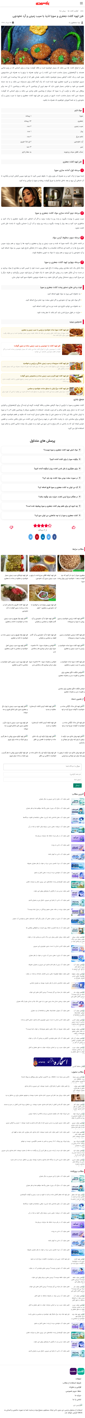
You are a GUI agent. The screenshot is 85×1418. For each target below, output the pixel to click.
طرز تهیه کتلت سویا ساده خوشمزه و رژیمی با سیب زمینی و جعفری (45, 330)
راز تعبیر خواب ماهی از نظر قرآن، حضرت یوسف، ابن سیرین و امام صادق (47, 1086)
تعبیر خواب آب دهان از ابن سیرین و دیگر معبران (54, 799)
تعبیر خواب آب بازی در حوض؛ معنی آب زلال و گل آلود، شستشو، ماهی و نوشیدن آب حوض (41, 919)
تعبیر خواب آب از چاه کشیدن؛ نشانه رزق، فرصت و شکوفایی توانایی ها (48, 928)
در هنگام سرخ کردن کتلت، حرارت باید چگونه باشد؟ (58, 496)
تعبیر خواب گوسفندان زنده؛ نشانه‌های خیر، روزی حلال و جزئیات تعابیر (48, 882)
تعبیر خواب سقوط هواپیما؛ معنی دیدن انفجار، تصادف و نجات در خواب (48, 974)
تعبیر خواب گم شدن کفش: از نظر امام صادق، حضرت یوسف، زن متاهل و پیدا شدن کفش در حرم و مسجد (37, 1104)
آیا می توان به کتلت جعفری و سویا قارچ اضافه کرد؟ (58, 487)
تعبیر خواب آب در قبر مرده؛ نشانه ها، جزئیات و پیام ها (53, 836)
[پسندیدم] (73, 527)
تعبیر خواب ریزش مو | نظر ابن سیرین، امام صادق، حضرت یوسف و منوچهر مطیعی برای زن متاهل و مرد (37, 1095)
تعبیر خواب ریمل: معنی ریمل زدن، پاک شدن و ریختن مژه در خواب (49, 937)
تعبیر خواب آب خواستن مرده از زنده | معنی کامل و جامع (52, 873)
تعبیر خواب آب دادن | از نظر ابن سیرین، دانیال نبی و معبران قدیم (49, 900)
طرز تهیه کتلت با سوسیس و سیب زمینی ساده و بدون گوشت (37, 345)
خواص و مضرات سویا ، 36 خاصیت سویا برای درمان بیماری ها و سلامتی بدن (42, 663)
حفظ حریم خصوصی (73, 1391)
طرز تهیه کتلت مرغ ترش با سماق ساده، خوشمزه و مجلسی (48, 388)
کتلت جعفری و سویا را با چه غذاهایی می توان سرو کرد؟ (56, 515)
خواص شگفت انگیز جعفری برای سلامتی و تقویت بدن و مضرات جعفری (71, 690)
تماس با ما (77, 1399)
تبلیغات (78, 1378)
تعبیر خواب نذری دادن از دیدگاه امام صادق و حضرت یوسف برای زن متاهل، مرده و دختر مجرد (40, 1160)
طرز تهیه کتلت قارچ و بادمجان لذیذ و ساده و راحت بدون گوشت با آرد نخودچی (15, 608)
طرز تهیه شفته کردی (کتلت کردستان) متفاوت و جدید (44, 724)
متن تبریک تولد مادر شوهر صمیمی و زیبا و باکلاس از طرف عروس (49, 1114)
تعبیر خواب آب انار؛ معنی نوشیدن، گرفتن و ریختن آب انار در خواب (49, 1038)
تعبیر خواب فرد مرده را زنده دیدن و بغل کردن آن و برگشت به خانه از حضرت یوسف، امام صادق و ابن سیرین (36, 1150)
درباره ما (78, 1395)
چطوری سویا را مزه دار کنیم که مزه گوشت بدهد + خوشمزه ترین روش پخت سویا (71, 578)
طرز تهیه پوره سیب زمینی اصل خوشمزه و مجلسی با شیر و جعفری (14, 663)
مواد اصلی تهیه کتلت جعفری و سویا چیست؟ (61, 450)
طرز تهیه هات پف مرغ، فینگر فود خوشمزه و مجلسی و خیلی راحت (49, 1314)
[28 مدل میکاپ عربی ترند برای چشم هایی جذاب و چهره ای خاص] (21, 197)
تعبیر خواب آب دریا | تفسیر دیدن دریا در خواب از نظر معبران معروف (48, 863)
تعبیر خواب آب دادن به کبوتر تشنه (59, 854)
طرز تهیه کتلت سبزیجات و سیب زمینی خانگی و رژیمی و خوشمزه (46, 363)
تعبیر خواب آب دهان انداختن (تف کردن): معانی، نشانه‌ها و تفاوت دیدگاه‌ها (46, 817)
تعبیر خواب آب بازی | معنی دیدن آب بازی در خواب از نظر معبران (49, 955)
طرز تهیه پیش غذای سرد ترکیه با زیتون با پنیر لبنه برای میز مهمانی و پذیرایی (71, 754)
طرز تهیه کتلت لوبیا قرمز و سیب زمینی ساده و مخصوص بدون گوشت (44, 376)
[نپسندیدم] (11, 527)
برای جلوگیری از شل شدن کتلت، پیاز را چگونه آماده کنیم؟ (56, 468)
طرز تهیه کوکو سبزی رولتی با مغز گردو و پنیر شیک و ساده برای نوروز (15, 754)
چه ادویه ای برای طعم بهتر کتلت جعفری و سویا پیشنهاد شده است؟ (52, 506)
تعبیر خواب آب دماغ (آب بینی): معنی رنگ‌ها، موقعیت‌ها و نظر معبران (48, 808)
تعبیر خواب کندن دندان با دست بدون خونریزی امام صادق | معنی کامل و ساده (45, 1020)
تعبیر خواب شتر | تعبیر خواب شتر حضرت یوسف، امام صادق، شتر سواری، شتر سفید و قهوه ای (41, 1132)
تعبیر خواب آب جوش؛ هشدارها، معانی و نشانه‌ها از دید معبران (50, 1011)
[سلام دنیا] (73, 1374)
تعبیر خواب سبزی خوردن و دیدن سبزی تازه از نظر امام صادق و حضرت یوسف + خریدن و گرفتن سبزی (38, 1123)
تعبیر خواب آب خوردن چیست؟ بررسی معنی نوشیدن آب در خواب (49, 1268)
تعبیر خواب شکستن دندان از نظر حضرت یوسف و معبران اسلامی (50, 983)
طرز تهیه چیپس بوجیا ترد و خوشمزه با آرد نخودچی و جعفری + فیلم (43, 606)
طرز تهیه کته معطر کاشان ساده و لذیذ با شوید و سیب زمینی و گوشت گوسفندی (45, 1195)
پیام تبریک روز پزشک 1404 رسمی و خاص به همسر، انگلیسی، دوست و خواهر (45, 1141)
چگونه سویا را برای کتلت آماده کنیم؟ (64, 459)
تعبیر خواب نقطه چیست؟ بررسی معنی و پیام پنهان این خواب (51, 1277)
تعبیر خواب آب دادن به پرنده (60, 845)
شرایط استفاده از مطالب (72, 1383)
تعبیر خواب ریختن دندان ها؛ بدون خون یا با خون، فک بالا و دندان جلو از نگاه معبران (43, 1001)
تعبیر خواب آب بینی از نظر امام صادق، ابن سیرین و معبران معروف (49, 965)
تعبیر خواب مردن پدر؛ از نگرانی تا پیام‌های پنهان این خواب (52, 891)
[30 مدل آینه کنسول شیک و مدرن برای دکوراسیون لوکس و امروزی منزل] (63, 197)
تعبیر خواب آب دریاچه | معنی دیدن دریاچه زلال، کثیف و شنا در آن (49, 827)
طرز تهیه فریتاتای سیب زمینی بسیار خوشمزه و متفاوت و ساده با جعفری (16, 577)
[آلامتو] (80, 1374)
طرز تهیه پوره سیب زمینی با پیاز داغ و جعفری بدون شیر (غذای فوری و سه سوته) (15, 725)
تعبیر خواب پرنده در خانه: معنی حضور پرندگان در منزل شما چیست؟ (49, 909)
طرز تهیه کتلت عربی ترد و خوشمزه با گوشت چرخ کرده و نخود (50, 1259)
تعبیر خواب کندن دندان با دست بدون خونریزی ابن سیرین (51, 946)
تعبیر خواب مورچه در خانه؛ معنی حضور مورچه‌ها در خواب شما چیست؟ (48, 1029)
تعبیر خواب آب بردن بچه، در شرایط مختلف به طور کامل (52, 1296)
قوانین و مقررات (75, 1387)
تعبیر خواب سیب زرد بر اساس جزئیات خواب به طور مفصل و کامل (49, 1047)
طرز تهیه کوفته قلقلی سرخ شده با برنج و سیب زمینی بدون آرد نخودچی (43, 577)
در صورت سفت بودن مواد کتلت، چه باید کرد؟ (60, 478)
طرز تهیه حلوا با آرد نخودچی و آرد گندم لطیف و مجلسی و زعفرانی (43, 636)
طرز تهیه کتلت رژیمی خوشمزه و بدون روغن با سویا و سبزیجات (72, 636)
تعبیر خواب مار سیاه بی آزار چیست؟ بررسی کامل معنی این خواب (49, 992)
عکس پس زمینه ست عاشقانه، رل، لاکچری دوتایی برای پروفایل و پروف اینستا (45, 1077)
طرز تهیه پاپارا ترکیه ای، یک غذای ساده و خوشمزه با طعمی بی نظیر (42, 754)
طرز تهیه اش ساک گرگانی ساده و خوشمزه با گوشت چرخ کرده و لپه (73, 724)
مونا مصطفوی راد (75, 22)
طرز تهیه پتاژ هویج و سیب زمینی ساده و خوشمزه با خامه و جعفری (14, 636)
